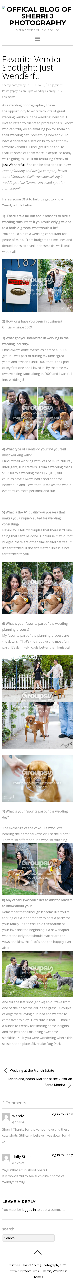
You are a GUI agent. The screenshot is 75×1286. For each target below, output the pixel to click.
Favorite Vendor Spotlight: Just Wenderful (32, 67)
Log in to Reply (61, 1114)
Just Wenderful (13, 165)
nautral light (26, 91)
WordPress (31, 1271)
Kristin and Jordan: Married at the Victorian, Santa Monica (40, 1082)
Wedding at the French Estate (31, 1070)
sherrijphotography (13, 85)
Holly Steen (22, 1156)
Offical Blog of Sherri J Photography (35, 1265)
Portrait (37, 85)
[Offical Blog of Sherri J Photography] (37, 23)
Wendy (18, 1116)
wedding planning (44, 91)
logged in (29, 1209)
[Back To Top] (37, 1252)
